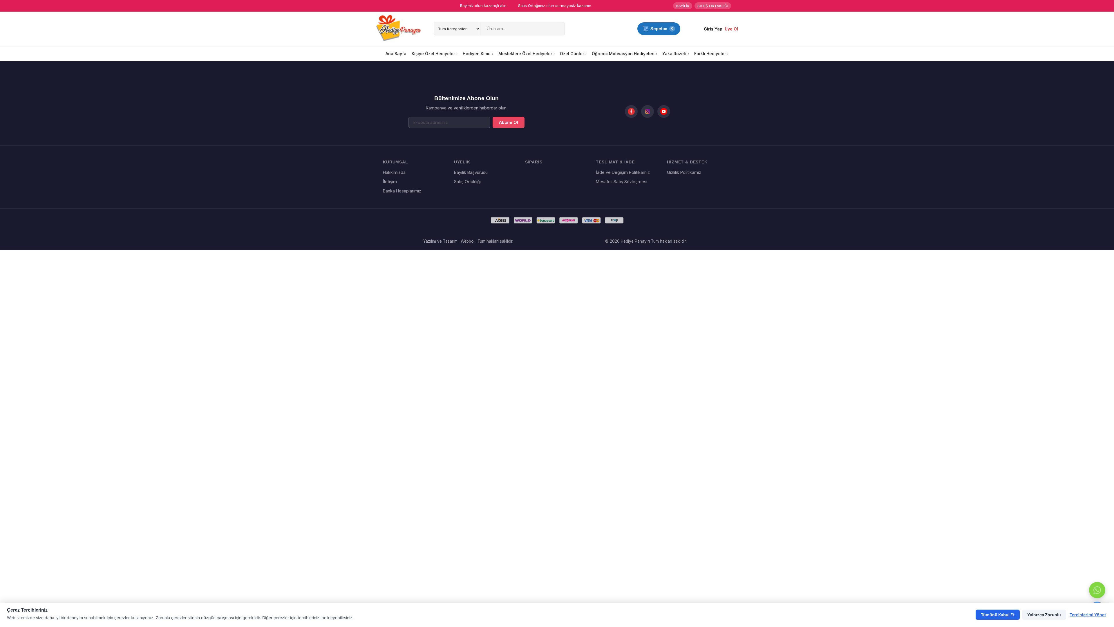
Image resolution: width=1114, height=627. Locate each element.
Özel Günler (572, 53)
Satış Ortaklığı (467, 181)
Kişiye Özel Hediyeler (433, 53)
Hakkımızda (394, 172)
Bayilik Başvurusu (471, 172)
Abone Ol (508, 122)
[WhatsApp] (1097, 590)
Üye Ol (731, 28)
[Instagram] (647, 111)
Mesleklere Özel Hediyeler (525, 53)
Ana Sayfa (396, 53)
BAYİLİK (682, 5)
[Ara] (559, 28)
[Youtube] (663, 111)
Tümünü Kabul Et (997, 614)
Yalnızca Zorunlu (1044, 614)
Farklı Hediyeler (710, 53)
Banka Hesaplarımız (402, 190)
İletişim (390, 181)
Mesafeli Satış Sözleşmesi (621, 181)
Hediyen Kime (477, 53)
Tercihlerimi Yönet (1088, 614)
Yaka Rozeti (674, 53)
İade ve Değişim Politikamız (623, 172)
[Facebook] (631, 111)
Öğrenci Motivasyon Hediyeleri (623, 53)
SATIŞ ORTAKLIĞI (712, 5)
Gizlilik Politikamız (684, 172)
